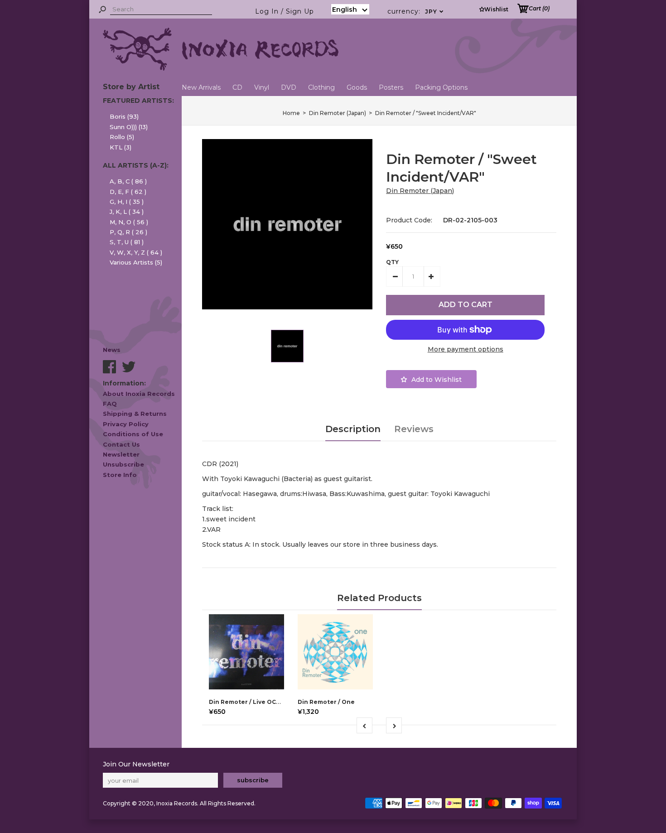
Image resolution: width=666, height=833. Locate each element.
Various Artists (136, 262)
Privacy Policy (126, 424)
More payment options (465, 349)
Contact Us (121, 444)
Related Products (379, 597)
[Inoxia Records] (220, 68)
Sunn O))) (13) (129, 126)
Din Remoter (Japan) (420, 191)
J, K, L (127, 211)
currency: (415, 11)
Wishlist (496, 9)
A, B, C (128, 181)
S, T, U (127, 242)
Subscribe (253, 780)
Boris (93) (124, 116)
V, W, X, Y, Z (136, 252)
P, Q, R (128, 232)
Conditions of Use (133, 434)
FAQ (110, 403)
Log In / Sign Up (284, 11)
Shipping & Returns (135, 413)
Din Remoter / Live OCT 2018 (252, 701)
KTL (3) (120, 147)
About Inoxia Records (139, 393)
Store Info (120, 474)
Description (353, 429)
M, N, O (129, 222)
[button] (350, 9)
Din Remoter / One (326, 701)
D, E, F (128, 191)
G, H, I (127, 201)
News (112, 349)
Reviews (414, 429)
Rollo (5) (122, 136)
